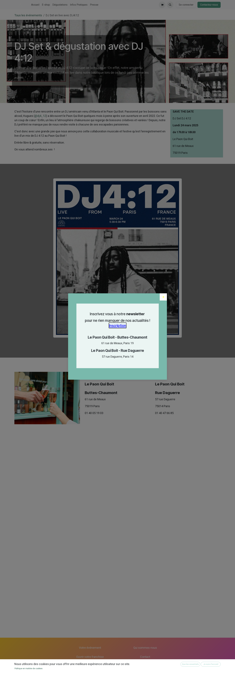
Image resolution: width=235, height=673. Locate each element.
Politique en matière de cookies (29, 668)
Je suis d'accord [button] (210, 664)
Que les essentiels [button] (190, 664)
